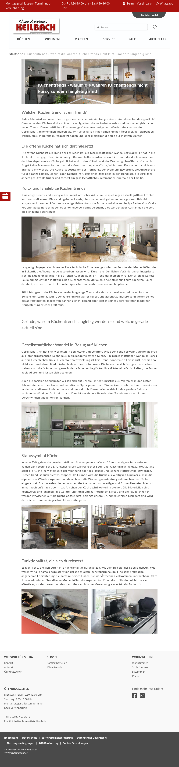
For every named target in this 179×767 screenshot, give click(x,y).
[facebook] (134, 695)
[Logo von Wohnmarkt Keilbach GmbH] (36, 27)
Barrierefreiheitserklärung (57, 737)
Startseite (16, 54)
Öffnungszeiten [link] (13, 671)
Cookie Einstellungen (75, 743)
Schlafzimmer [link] (140, 667)
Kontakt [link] (8, 663)
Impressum (11, 737)
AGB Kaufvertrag (48, 743)
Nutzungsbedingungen (20, 743)
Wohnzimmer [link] (140, 663)
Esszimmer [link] (138, 671)
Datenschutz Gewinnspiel (92, 737)
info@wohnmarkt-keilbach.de (29, 721)
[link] (138, 3)
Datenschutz (29, 737)
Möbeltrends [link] (54, 667)
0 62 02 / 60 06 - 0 (20, 716)
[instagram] (142, 695)
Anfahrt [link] (156, 14)
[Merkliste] (154, 27)
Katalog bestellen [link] (57, 663)
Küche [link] (135, 676)
